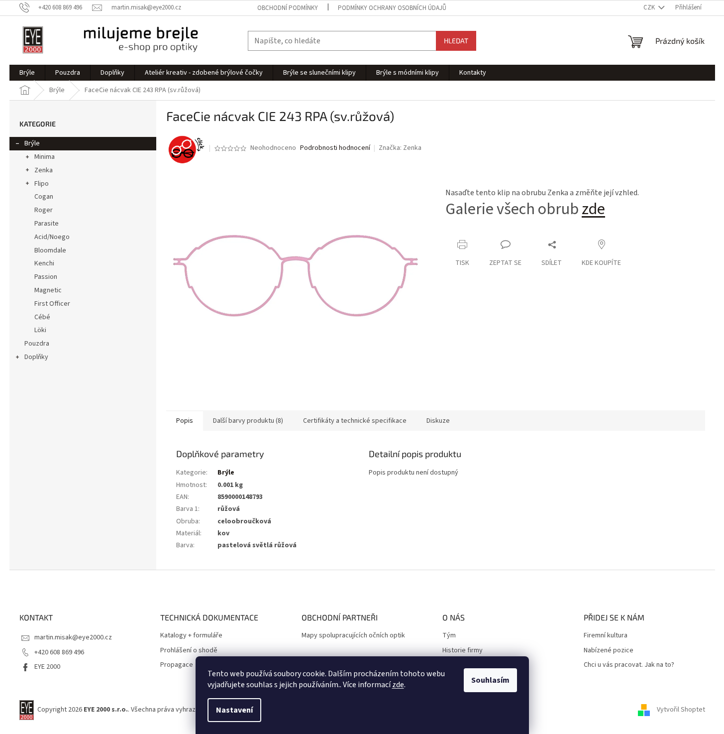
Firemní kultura (605, 635)
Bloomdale (50, 250)
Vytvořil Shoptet (681, 710)
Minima (44, 157)
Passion (45, 277)
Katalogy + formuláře (191, 635)
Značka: (400, 148)
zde (398, 684)
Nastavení (234, 710)
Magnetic (48, 290)
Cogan (43, 197)
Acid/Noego (52, 237)
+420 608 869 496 (59, 652)
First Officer (52, 304)
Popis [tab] (184, 421)
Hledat (456, 40)
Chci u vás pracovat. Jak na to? (629, 665)
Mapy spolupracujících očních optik (353, 635)
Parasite (46, 224)
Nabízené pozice (608, 650)
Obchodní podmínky (287, 7)
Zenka (43, 170)
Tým (449, 635)
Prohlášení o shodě (188, 650)
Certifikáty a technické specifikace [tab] (355, 421)
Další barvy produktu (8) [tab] (248, 421)
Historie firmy (462, 650)
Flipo (41, 184)
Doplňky (36, 357)
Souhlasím (490, 680)
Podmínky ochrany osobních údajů (392, 7)
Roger (43, 210)
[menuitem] (27, 73)
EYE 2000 (47, 667)
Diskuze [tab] (438, 421)
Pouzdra (36, 344)
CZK (649, 7)
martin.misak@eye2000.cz (73, 637)
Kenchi (44, 263)
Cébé (42, 317)
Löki (40, 330)
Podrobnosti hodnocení (335, 148)
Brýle (32, 143)
